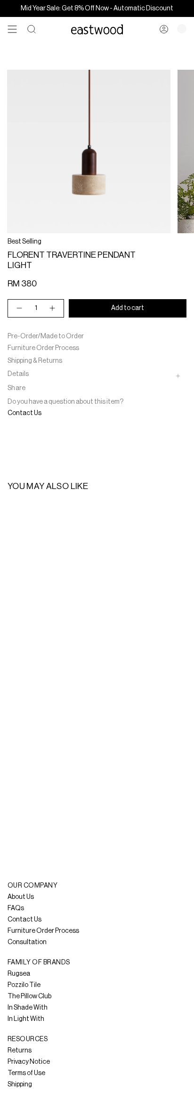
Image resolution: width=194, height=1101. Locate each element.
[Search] (31, 29)
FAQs (16, 908)
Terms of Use (26, 1073)
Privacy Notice (29, 1062)
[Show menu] (12, 29)
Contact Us (24, 413)
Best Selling (24, 241)
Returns (20, 1050)
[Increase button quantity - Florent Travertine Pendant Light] (52, 308)
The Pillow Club (29, 996)
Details (18, 374)
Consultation (27, 942)
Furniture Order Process (43, 348)
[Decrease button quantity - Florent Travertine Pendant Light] (19, 308)
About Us (21, 897)
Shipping (20, 1084)
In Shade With (28, 1007)
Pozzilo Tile (24, 985)
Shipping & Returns (35, 361)
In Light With (26, 1019)
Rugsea (19, 974)
